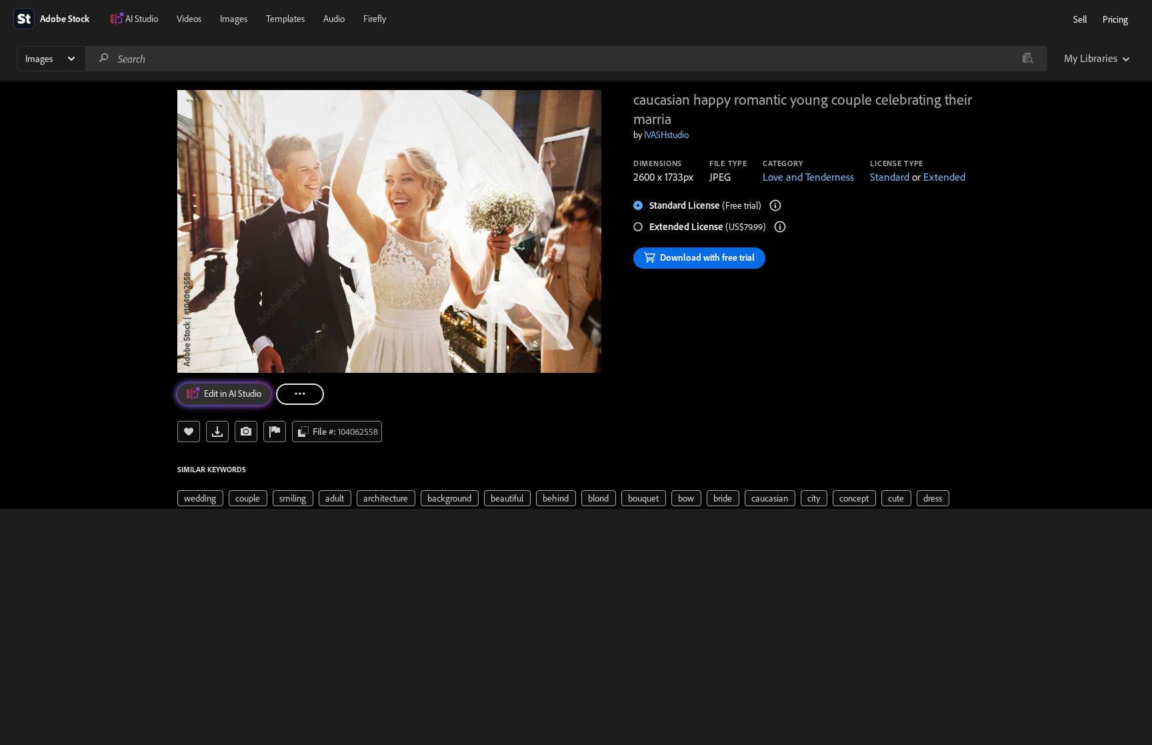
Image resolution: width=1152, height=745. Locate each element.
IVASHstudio (666, 135)
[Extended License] (780, 226)
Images (233, 19)
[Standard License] (775, 205)
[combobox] (566, 59)
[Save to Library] (188, 431)
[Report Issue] (274, 431)
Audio (334, 19)
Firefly (374, 19)
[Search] (104, 58)
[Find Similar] (246, 431)
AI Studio (141, 19)
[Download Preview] (217, 431)
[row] (200, 498)
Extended (944, 176)
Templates (285, 19)
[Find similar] (1027, 58)
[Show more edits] (300, 394)
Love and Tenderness (808, 176)
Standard (889, 176)
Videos (189, 19)
